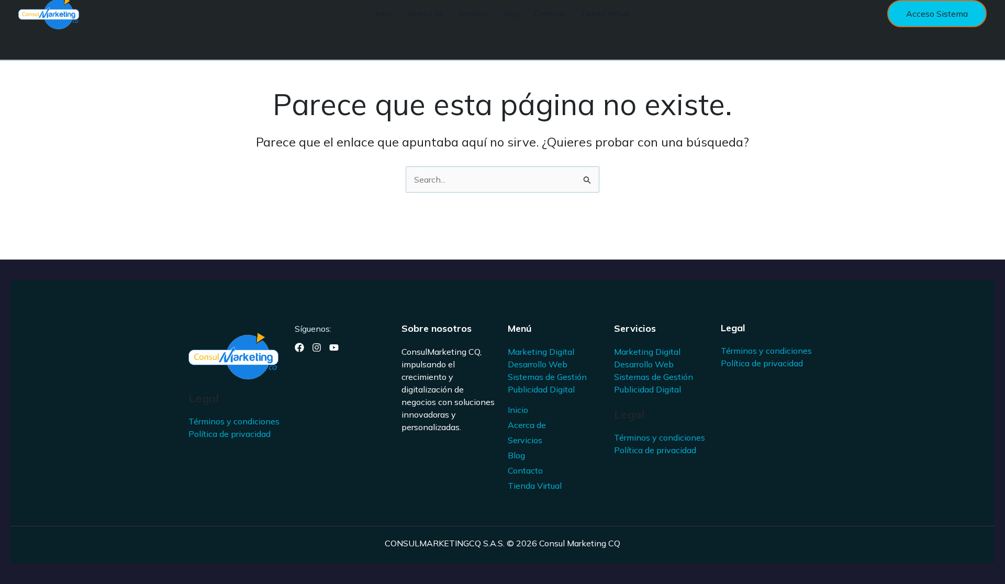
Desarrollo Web (537, 364)
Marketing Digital (541, 351)
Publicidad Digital (541, 389)
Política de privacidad (229, 434)
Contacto (525, 470)
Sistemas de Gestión (547, 377)
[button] (937, 13)
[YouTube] (334, 347)
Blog (516, 455)
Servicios (525, 440)
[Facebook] (299, 347)
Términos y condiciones (234, 421)
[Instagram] (316, 347)
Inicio (518, 410)
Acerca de (527, 425)
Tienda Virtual (535, 485)
